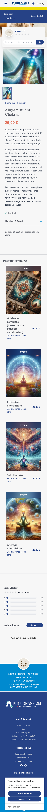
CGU (23, 729)
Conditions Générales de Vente (23, 740)
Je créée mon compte (23, 761)
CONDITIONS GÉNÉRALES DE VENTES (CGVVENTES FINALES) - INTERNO (23, 685)
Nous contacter (23, 725)
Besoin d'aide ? (37, 16)
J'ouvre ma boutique (23, 754)
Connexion (8, 14)
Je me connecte (23, 757)
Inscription (10, 18)
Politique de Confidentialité (23, 736)
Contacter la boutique (23, 681)
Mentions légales (23, 732)
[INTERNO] (9, 33)
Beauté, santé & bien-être (15, 102)
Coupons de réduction (23, 677)
